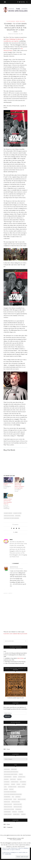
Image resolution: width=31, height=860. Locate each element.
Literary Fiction (12, 786)
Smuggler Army (21, 799)
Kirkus (18, 784)
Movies (6, 789)
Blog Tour (13, 769)
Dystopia (6, 779)
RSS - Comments (8, 827)
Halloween (23, 781)
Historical (6, 784)
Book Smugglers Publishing (11, 771)
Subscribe (7, 716)
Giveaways (6, 781)
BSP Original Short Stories (10, 774)
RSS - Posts (7, 749)
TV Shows (20, 811)
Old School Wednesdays (10, 791)
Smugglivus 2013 (8, 806)
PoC (13, 796)
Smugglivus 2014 (18, 806)
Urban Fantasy (7, 814)
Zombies (23, 814)
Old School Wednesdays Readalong (12, 794)
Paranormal (7, 796)
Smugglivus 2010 (15, 801)
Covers (15, 776)
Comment (15, 524)
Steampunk (18, 809)
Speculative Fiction (9, 515)
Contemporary (7, 776)
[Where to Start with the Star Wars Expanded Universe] (8, 495)
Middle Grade (21, 786)
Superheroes (7, 811)
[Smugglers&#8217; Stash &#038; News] (8, 480)
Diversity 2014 (21, 776)
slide (15, 799)
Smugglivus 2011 (8, 804)
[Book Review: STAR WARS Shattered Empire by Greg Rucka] (19, 480)
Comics (20, 774)
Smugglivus (7, 801)
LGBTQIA (24, 784)
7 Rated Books (10, 21)
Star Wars (17, 515)
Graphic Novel (14, 781)
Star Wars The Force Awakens (11, 518)
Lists (5, 786)
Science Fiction (17, 513)
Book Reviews (20, 21)
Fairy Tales (12, 779)
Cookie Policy (8, 853)
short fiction (20, 658)
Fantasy (19, 779)
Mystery (11, 789)
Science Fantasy (8, 513)
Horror (13, 784)
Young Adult (16, 814)
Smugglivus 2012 (17, 804)
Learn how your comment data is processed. (15, 633)
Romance (18, 796)
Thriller (14, 811)
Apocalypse (7, 769)
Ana (16, 532)
